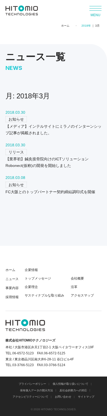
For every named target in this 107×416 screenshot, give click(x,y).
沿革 (74, 287)
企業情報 (31, 270)
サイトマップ (86, 396)
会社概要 (77, 278)
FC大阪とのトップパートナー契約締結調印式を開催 (50, 192)
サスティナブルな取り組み (44, 295)
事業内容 (12, 288)
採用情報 (12, 297)
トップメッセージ (38, 278)
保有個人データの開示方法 (36, 390)
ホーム (65, 25)
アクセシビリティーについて (30, 396)
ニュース (12, 279)
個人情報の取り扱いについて (70, 383)
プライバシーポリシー (32, 383)
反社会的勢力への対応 (73, 390)
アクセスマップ (82, 295)
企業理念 (31, 287)
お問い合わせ (63, 396)
